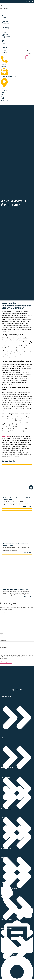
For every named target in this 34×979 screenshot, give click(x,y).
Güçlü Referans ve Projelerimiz (5, 35)
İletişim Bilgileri (4, 51)
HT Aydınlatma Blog (5, 42)
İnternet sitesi (4, 647)
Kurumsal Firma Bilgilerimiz (5, 22)
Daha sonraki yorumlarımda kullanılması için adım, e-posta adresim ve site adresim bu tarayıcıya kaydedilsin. (16, 657)
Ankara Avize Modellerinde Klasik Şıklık (16, 590)
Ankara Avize (6, 436)
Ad (1, 634)
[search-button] (27, 57)
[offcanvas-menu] (1, 3)
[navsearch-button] (27, 50)
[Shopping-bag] (31, 487)
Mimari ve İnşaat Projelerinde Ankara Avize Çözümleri (15, 544)
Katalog (4, 47)
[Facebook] (26, 1)
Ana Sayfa (4, 16)
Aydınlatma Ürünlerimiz (5, 28)
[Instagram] (29, 1)
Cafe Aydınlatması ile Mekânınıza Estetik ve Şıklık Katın (17, 498)
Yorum (2, 612)
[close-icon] (1, 6)
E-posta (3, 640)
